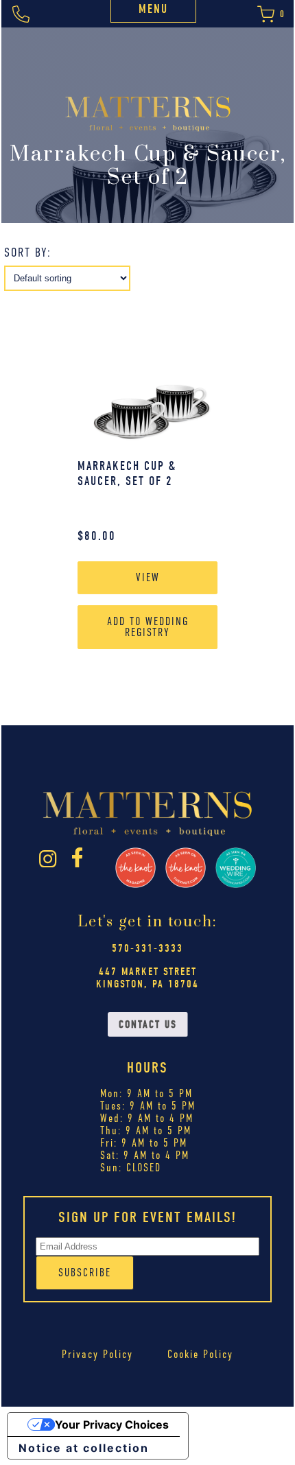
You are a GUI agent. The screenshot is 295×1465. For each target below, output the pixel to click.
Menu (153, 9)
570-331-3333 (147, 948)
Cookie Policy (200, 1354)
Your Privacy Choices (112, 1424)
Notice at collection (84, 1448)
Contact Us (148, 1024)
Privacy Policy (97, 1354)
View (148, 577)
